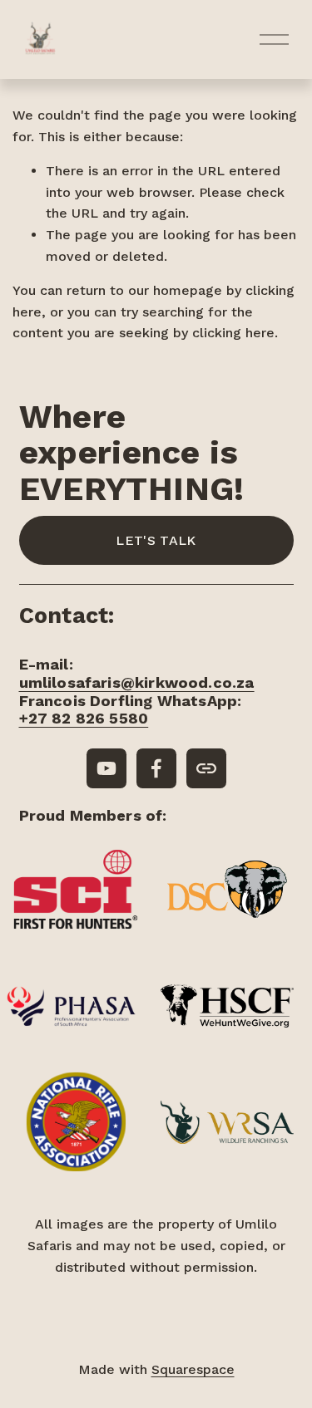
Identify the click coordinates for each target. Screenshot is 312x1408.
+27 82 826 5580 (84, 718)
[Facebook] (156, 768)
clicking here (233, 333)
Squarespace (193, 1369)
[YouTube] (106, 768)
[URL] (206, 768)
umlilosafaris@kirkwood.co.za (137, 682)
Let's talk (156, 540)
